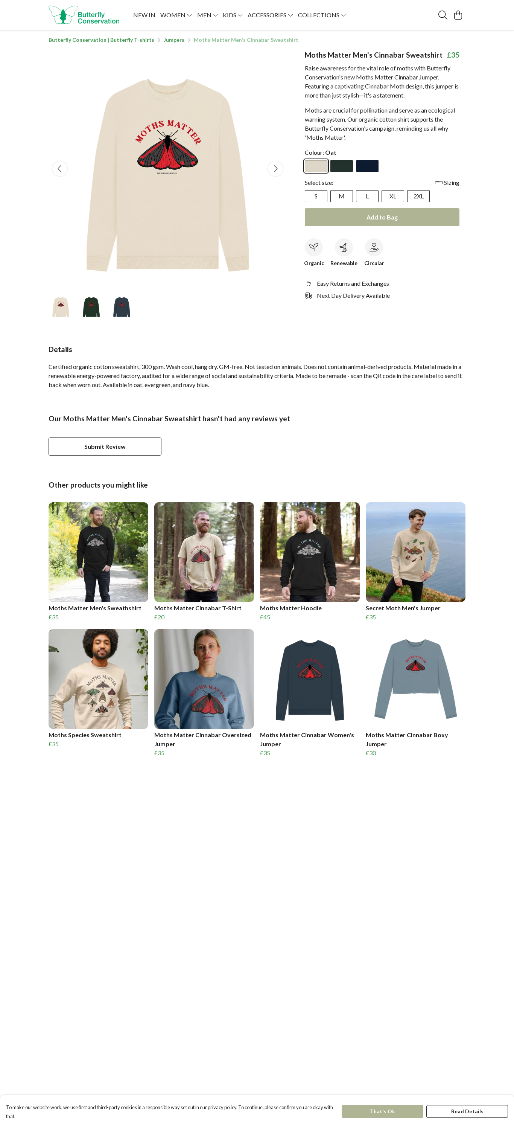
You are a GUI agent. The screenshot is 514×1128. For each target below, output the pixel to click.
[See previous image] (59, 168)
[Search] (442, 15)
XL (392, 196)
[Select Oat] (316, 166)
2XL (419, 196)
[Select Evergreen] (341, 166)
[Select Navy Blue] (367, 166)
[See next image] (275, 168)
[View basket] (457, 15)
